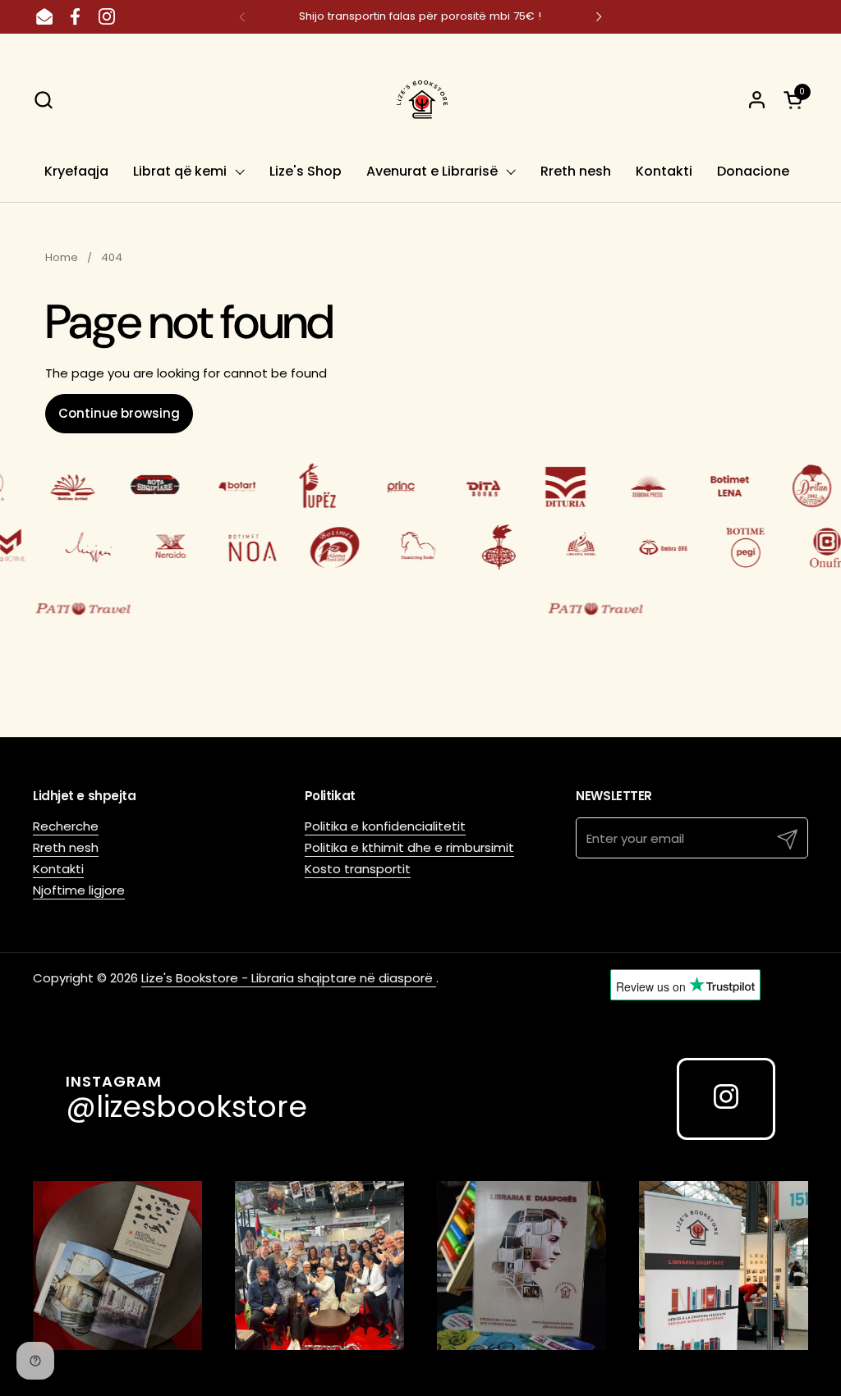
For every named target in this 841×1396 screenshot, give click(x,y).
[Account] (757, 99)
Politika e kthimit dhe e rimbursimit (409, 847)
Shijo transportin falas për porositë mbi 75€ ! (420, 16)
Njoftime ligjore (79, 890)
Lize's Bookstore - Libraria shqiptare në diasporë (288, 977)
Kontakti (58, 868)
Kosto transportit (358, 868)
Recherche (66, 826)
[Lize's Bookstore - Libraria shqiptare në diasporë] (420, 99)
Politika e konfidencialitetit (385, 826)
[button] (43, 99)
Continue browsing (119, 413)
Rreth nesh (66, 847)
